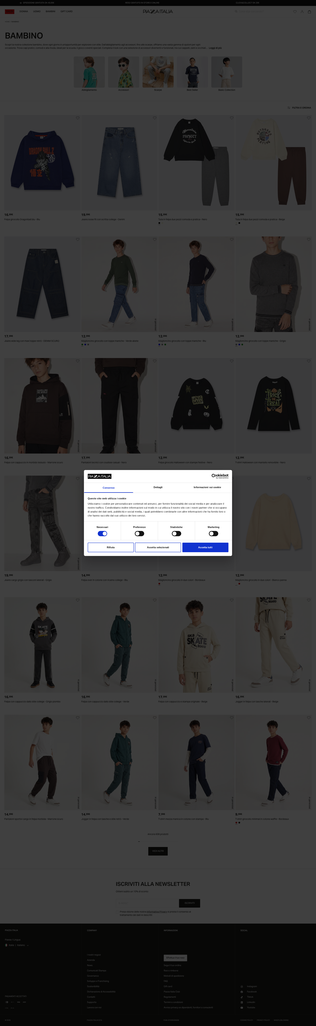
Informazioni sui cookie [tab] (207, 487)
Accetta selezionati (158, 547)
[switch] (139, 533)
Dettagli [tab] (158, 487)
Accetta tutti (205, 547)
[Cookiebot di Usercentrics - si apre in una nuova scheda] (214, 476)
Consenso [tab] (109, 487)
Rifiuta (111, 547)
